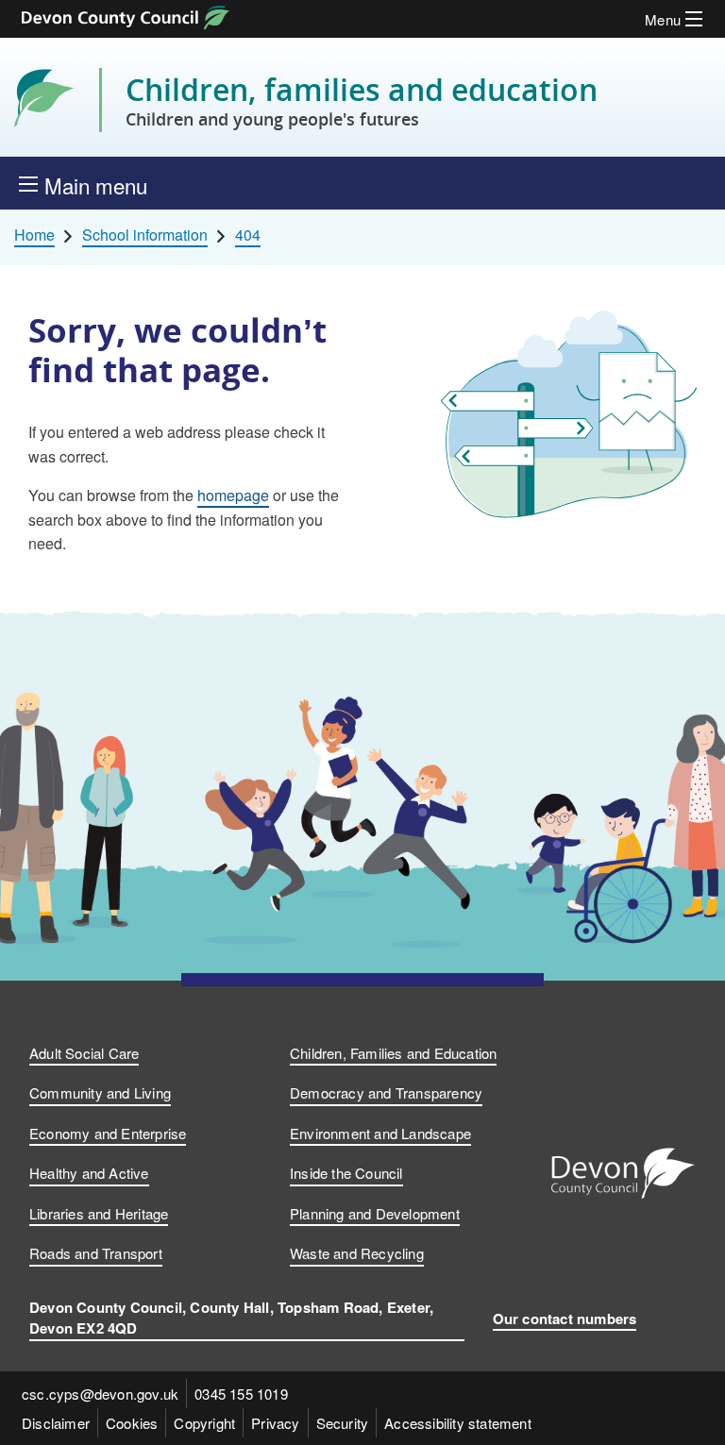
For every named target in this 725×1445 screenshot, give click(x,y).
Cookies (132, 1423)
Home (34, 235)
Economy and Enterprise (107, 1133)
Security (342, 1423)
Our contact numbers (565, 1318)
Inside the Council (346, 1173)
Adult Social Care (84, 1053)
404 (248, 235)
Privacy (275, 1423)
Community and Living (100, 1092)
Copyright (204, 1423)
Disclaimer (56, 1423)
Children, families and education (362, 100)
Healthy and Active (89, 1173)
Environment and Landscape (380, 1133)
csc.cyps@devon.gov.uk (100, 1393)
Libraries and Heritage (98, 1213)
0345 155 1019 (241, 1393)
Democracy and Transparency (386, 1092)
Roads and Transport (95, 1253)
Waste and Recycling (357, 1253)
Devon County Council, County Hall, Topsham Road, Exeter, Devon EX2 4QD (231, 1318)
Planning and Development (375, 1213)
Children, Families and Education (393, 1053)
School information (145, 235)
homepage (233, 495)
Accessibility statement (457, 1423)
